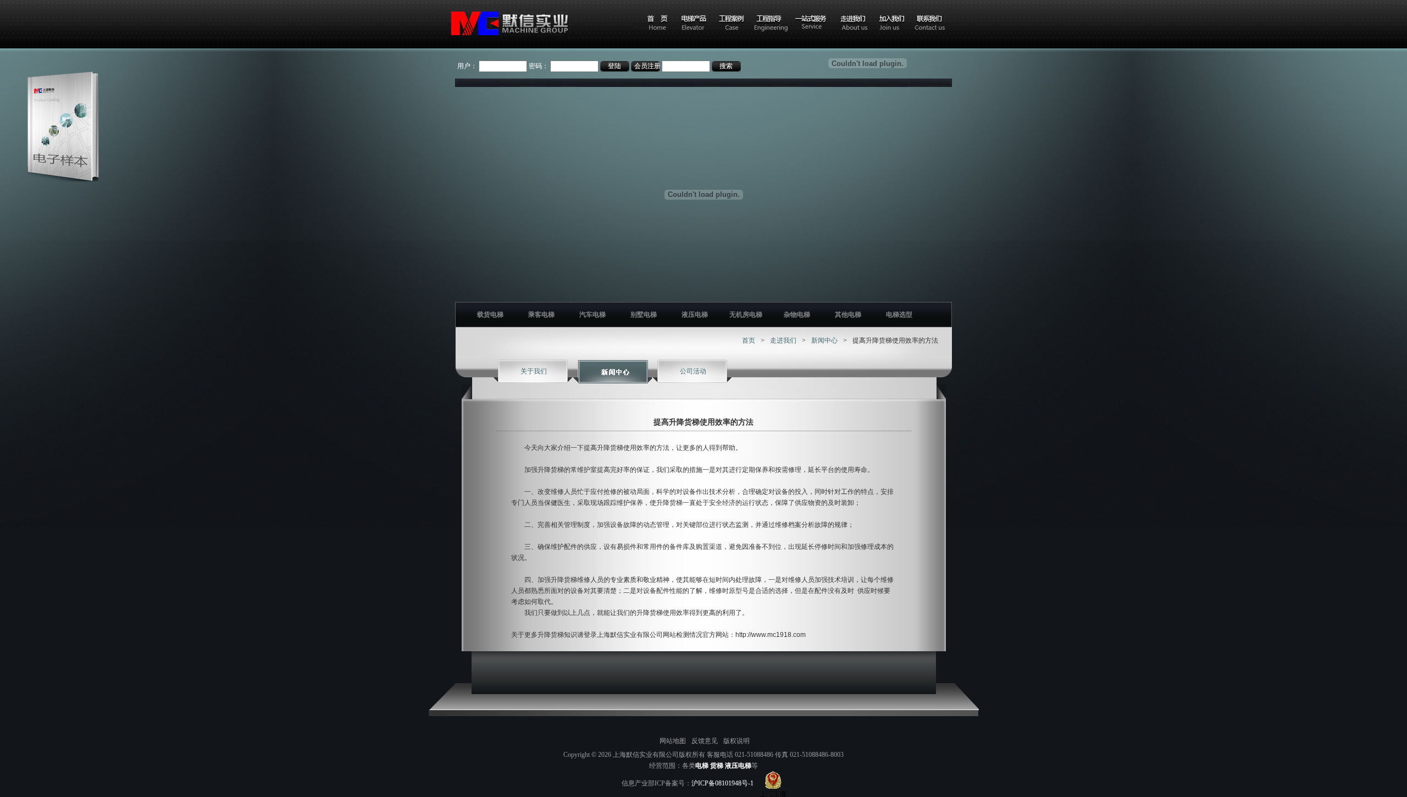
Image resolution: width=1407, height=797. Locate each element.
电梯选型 (899, 314)
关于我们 (533, 371)
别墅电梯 (643, 314)
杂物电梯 (797, 314)
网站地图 (673, 741)
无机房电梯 (745, 314)
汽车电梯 (592, 314)
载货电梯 (490, 314)
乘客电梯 (541, 314)
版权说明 (736, 741)
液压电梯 (695, 314)
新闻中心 (824, 340)
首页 (748, 340)
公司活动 (693, 371)
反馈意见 (704, 741)
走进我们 (783, 340)
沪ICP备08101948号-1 (722, 783)
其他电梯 (848, 314)
